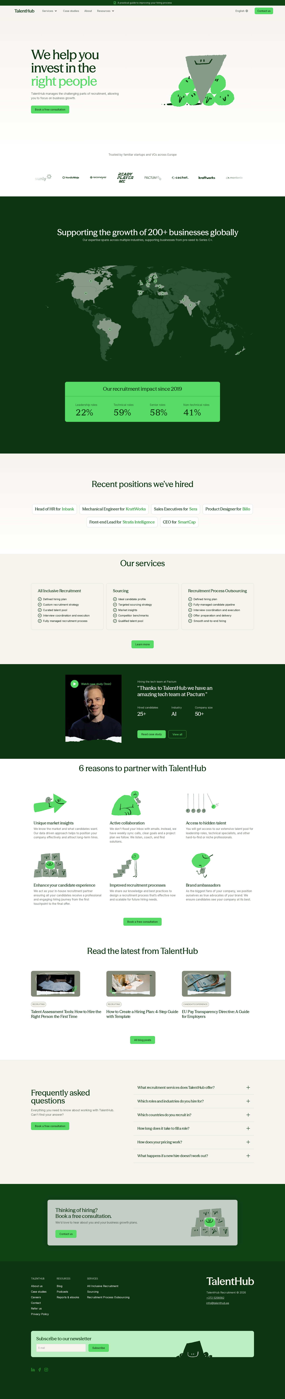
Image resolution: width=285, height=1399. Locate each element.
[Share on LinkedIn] (33, 1370)
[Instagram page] (46, 1370)
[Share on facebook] (40, 1370)
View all (177, 734)
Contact (36, 1303)
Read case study (151, 734)
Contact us (263, 11)
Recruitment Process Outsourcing (108, 1297)
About (88, 11)
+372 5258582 (215, 1297)
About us (37, 1286)
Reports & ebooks (68, 1297)
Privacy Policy (40, 1314)
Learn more (142, 644)
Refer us (36, 1308)
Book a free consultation (50, 109)
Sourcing (92, 1291)
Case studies (71, 11)
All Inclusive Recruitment (102, 1286)
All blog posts (142, 1040)
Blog (59, 1286)
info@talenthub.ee (217, 1303)
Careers (36, 1297)
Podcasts (62, 1291)
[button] (50, 11)
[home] (24, 11)
